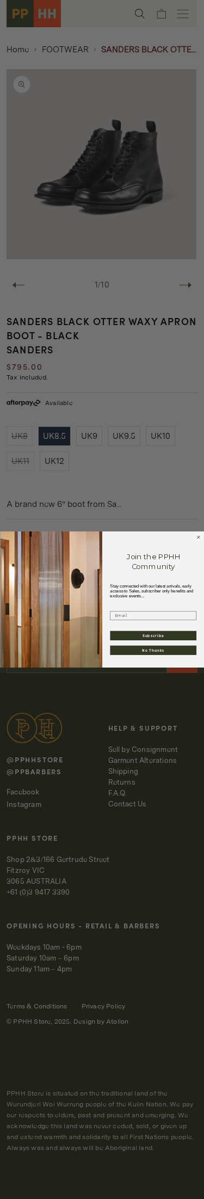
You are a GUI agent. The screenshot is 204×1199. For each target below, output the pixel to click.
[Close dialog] (198, 537)
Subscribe (153, 635)
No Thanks (153, 650)
